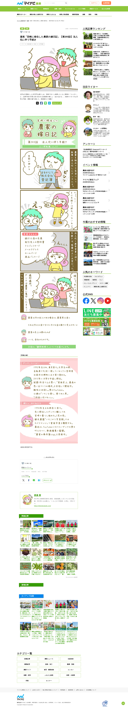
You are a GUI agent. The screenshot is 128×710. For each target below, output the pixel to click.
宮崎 (27, 28)
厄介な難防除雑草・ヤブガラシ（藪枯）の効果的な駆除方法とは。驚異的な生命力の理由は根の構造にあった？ (71, 572)
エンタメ (70, 669)
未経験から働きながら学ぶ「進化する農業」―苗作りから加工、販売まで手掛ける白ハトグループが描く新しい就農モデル (71, 530)
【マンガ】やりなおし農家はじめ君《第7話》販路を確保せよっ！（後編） (25, 544)
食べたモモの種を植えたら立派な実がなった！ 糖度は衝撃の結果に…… (60, 572)
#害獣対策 (87, 280)
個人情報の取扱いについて (50, 690)
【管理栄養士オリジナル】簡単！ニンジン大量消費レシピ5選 (48, 558)
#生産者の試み (88, 276)
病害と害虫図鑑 (64, 14)
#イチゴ (28, 471)
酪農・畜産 (70, 664)
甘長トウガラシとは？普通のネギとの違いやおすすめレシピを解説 (37, 572)
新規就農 (29, 44)
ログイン (94, 3)
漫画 (90, 14)
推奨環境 (70, 690)
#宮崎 (23, 471)
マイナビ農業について (23, 690)
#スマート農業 (104, 283)
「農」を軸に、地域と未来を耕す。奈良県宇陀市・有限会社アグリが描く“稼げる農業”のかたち (37, 544)
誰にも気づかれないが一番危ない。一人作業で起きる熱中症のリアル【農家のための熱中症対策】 (60, 544)
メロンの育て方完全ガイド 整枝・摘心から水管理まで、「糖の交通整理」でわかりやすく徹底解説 (37, 558)
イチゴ (22, 44)
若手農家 (41, 44)
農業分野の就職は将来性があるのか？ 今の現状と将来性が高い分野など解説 (25, 530)
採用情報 (51, 702)
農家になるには (51, 14)
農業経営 (27, 664)
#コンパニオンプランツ (90, 283)
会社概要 (28, 702)
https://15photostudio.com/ (42, 506)
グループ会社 (57, 702)
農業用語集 (75, 14)
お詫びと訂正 (36, 690)
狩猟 (27, 680)
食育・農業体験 (49, 669)
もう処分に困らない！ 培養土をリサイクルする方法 (25, 558)
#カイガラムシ (99, 276)
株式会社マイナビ (21, 702)
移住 (35, 44)
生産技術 (70, 659)
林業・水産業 (70, 675)
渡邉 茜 (37, 495)
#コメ (101, 280)
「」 (44, 457)
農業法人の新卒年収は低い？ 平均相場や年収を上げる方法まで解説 (48, 530)
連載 (83, 14)
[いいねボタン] (21, 32)
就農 (28, 20)
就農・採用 (27, 675)
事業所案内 (34, 702)
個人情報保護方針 (66, 702)
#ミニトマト (87, 286)
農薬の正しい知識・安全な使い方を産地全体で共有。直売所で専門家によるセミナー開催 (48, 572)
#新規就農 (33, 471)
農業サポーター (21, 14)
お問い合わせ (79, 690)
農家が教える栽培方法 (36, 14)
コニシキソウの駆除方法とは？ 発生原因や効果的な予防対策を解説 (25, 572)
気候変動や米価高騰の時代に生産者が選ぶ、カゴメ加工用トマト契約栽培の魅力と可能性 (60, 558)
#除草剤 (94, 280)
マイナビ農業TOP (21, 20)
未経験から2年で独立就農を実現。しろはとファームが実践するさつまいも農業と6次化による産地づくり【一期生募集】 (60, 530)
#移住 (39, 471)
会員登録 (106, 3)
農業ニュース (49, 659)
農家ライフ (27, 669)
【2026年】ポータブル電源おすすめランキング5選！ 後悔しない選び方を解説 (71, 544)
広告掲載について (91, 690)
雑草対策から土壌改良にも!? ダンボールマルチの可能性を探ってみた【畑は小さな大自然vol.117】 (71, 558)
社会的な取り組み (43, 702)
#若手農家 (44, 471)
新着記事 (27, 659)
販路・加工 (49, 664)
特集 (96, 14)
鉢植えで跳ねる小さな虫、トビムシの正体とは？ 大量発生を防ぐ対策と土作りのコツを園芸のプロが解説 (48, 544)
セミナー (49, 680)
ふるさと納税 (49, 675)
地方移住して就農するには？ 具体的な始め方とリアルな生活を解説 (37, 530)
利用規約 (62, 690)
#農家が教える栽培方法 (100, 286)
